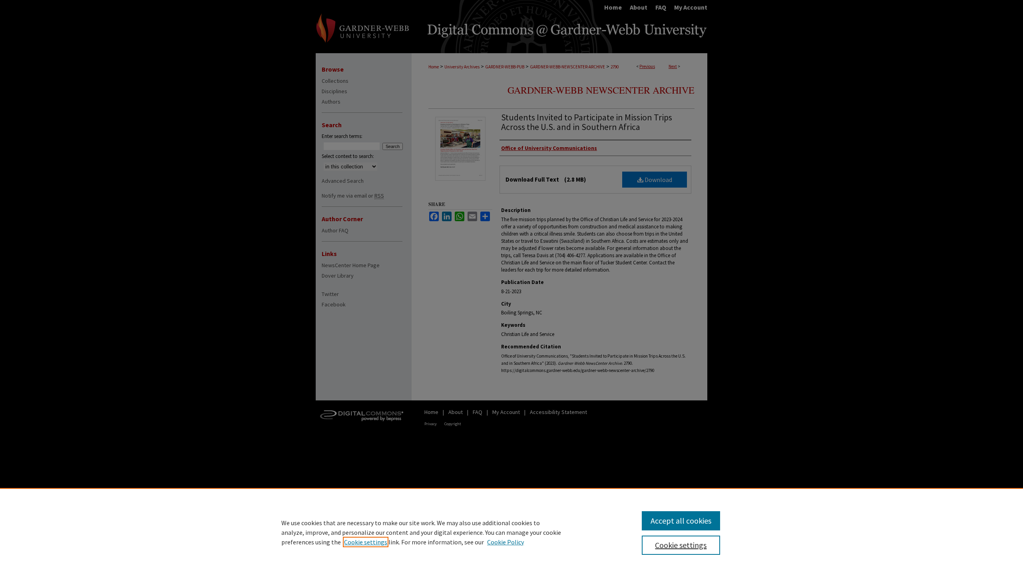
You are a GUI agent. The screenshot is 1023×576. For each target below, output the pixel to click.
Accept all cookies (681, 521)
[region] (511, 532)
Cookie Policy (505, 542)
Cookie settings (365, 542)
